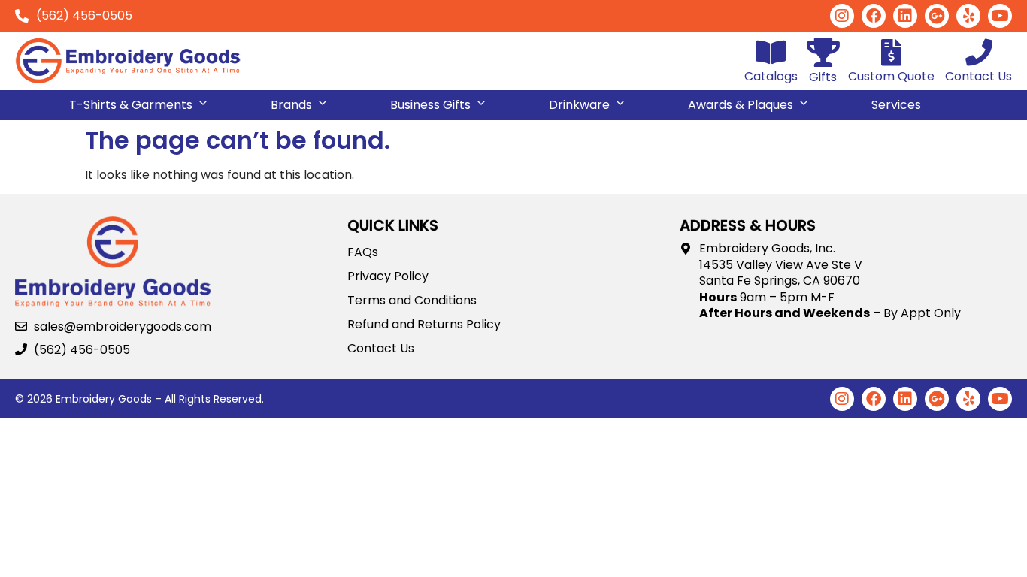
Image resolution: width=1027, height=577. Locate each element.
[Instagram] (842, 16)
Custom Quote (891, 76)
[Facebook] (874, 16)
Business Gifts (430, 104)
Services (896, 104)
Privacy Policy (388, 276)
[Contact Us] (978, 52)
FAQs (362, 252)
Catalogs (771, 76)
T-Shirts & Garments (130, 104)
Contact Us (978, 76)
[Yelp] (968, 16)
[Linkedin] (905, 16)
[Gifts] (823, 52)
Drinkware (579, 104)
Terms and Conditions (412, 301)
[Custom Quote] (891, 52)
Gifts (823, 77)
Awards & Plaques (740, 104)
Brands (291, 104)
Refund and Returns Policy (424, 325)
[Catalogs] (771, 52)
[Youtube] (1000, 16)
